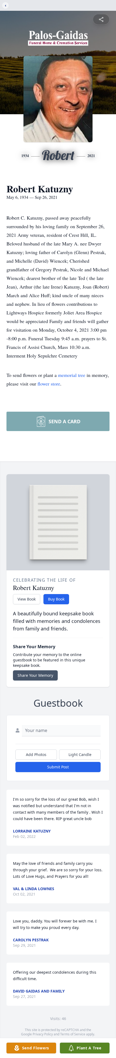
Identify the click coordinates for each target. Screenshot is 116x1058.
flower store (48, 383)
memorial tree (71, 375)
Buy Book (56, 599)
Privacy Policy (43, 1034)
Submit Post (58, 766)
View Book (27, 599)
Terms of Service (72, 1034)
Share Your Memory (35, 675)
